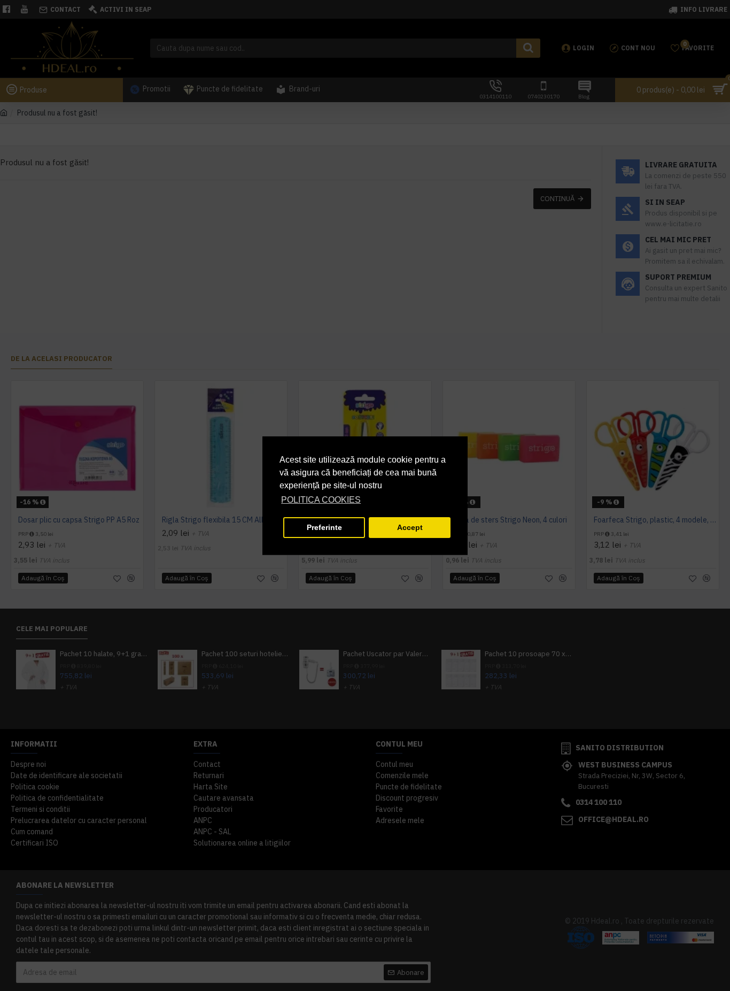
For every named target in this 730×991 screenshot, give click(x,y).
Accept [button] (410, 527)
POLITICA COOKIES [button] (321, 499)
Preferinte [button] (324, 527)
